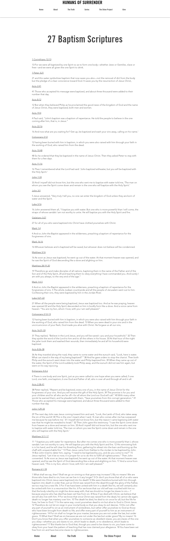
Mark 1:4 (36, 228)
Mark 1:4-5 (37, 281)
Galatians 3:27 (39, 217)
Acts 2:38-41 (38, 384)
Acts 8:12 (36, 99)
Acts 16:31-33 (38, 330)
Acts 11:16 (37, 163)
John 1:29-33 (38, 408)
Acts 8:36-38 (38, 349)
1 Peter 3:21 (38, 72)
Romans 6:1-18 (39, 469)
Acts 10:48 (37, 150)
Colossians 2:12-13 (41, 314)
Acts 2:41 (36, 86)
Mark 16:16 (37, 241)
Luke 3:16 (36, 204)
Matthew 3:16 (39, 252)
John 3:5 (36, 190)
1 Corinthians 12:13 (41, 59)
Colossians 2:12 (40, 137)
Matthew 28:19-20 (41, 265)
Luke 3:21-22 (38, 298)
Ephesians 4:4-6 (40, 371)
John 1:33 (37, 177)
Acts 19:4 (36, 113)
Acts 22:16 (37, 126)
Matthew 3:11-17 (40, 436)
